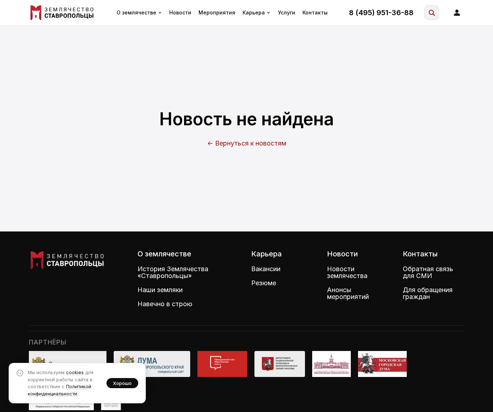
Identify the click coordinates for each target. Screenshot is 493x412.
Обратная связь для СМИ (428, 272)
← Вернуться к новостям (246, 143)
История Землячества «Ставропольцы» (173, 272)
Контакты (315, 12)
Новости (180, 12)
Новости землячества (347, 272)
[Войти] (457, 12)
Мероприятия (216, 12)
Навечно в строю (165, 303)
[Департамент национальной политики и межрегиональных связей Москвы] (279, 364)
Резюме (263, 282)
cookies (75, 372)
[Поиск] (431, 12)
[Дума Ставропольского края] (152, 364)
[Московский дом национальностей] (331, 364)
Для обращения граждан (428, 293)
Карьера (254, 12)
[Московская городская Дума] (382, 364)
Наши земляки (160, 289)
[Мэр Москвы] (222, 364)
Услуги (286, 12)
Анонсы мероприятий (348, 293)
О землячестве (136, 12)
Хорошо (122, 383)
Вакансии (265, 268)
